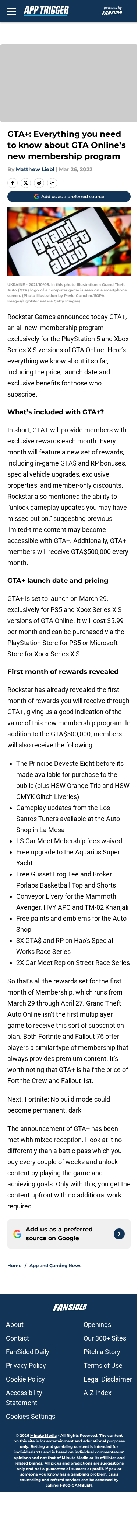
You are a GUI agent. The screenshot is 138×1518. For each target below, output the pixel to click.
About (15, 1324)
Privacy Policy (26, 1365)
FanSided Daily (27, 1352)
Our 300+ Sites (105, 1338)
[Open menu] (11, 11)
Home (14, 1265)
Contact (17, 1338)
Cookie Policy (25, 1379)
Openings (97, 1324)
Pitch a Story (102, 1352)
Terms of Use (103, 1365)
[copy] (52, 183)
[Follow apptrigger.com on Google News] (119, 1233)
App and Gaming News (55, 1265)
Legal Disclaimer (108, 1379)
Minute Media (43, 1435)
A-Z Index (98, 1393)
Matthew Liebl (35, 169)
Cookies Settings (30, 1416)
